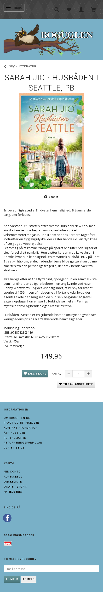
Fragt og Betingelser (21, 423)
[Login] (81, 10)
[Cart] (93, 10)
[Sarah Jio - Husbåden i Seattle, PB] (51, 141)
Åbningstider (14, 433)
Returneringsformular (23, 442)
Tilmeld (12, 579)
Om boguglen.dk (17, 418)
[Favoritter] (69, 10)
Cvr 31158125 (14, 448)
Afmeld (29, 579)
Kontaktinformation (21, 428)
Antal (57, 374)
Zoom (53, 197)
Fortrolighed (15, 438)
